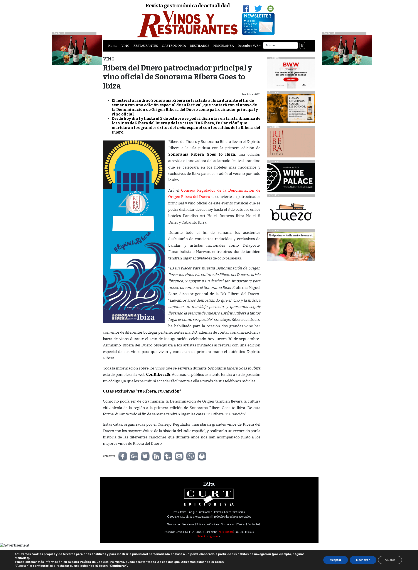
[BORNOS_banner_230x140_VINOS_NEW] (291, 109)
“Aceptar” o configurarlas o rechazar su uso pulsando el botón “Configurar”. (71, 566)
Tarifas (241, 524)
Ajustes (390, 560)
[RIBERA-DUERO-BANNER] (291, 144)
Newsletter (173, 524)
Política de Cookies (207, 524)
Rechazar (363, 560)
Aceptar (335, 560)
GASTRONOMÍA (174, 46)
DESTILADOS (199, 46)
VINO (125, 46)
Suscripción (228, 524)
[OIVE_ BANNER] (291, 247)
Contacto (253, 524)
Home (112, 46)
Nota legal (188, 524)
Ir (302, 45)
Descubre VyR (248, 46)
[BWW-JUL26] (291, 75)
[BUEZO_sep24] (291, 213)
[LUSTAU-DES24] (347, 49)
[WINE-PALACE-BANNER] (291, 178)
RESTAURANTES (145, 46)
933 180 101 (226, 531)
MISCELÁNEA (223, 46)
